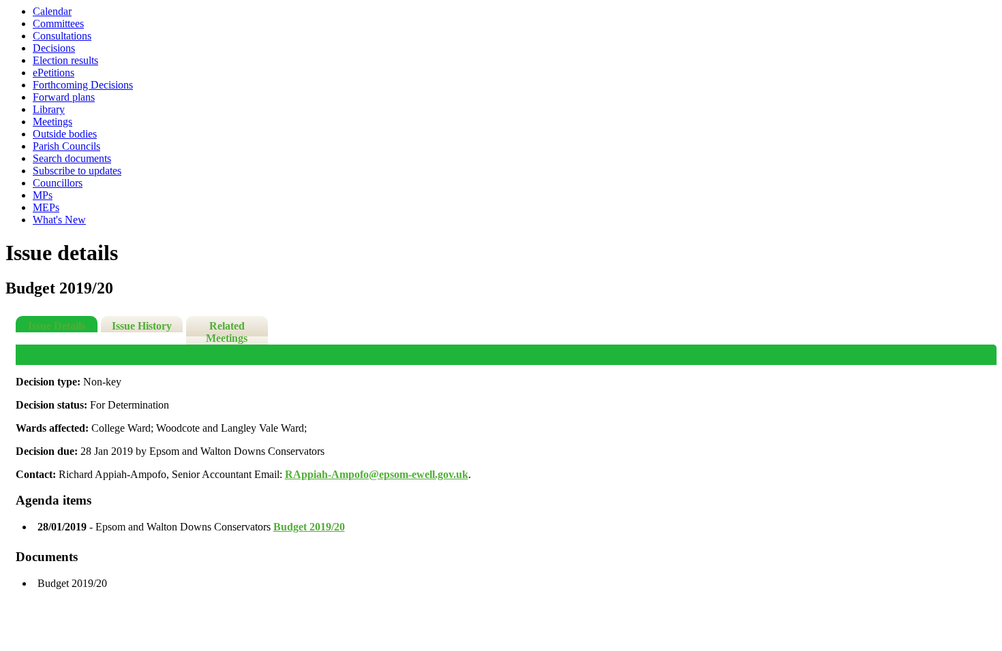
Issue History (142, 326)
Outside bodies (65, 134)
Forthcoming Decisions (83, 85)
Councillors (57, 183)
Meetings (52, 121)
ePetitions (53, 72)
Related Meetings (226, 332)
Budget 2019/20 (309, 527)
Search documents (72, 158)
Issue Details (56, 326)
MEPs (46, 207)
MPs (42, 195)
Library (49, 109)
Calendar (52, 11)
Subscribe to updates (77, 170)
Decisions (54, 48)
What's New (59, 219)
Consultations (62, 36)
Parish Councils (66, 146)
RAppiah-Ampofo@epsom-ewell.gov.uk (376, 474)
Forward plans (64, 97)
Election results (65, 60)
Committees (58, 23)
